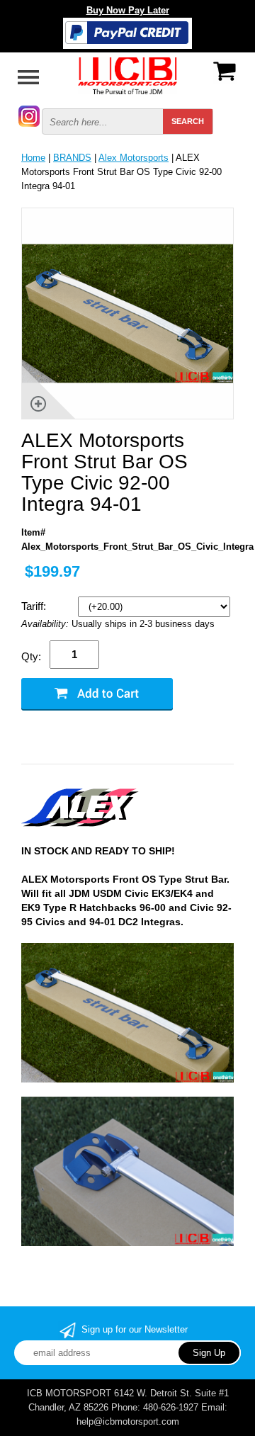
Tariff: (35, 606)
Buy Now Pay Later (127, 10)
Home (33, 157)
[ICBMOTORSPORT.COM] (127, 74)
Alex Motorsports (133, 157)
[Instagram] (29, 115)
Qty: (31, 656)
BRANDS (72, 157)
